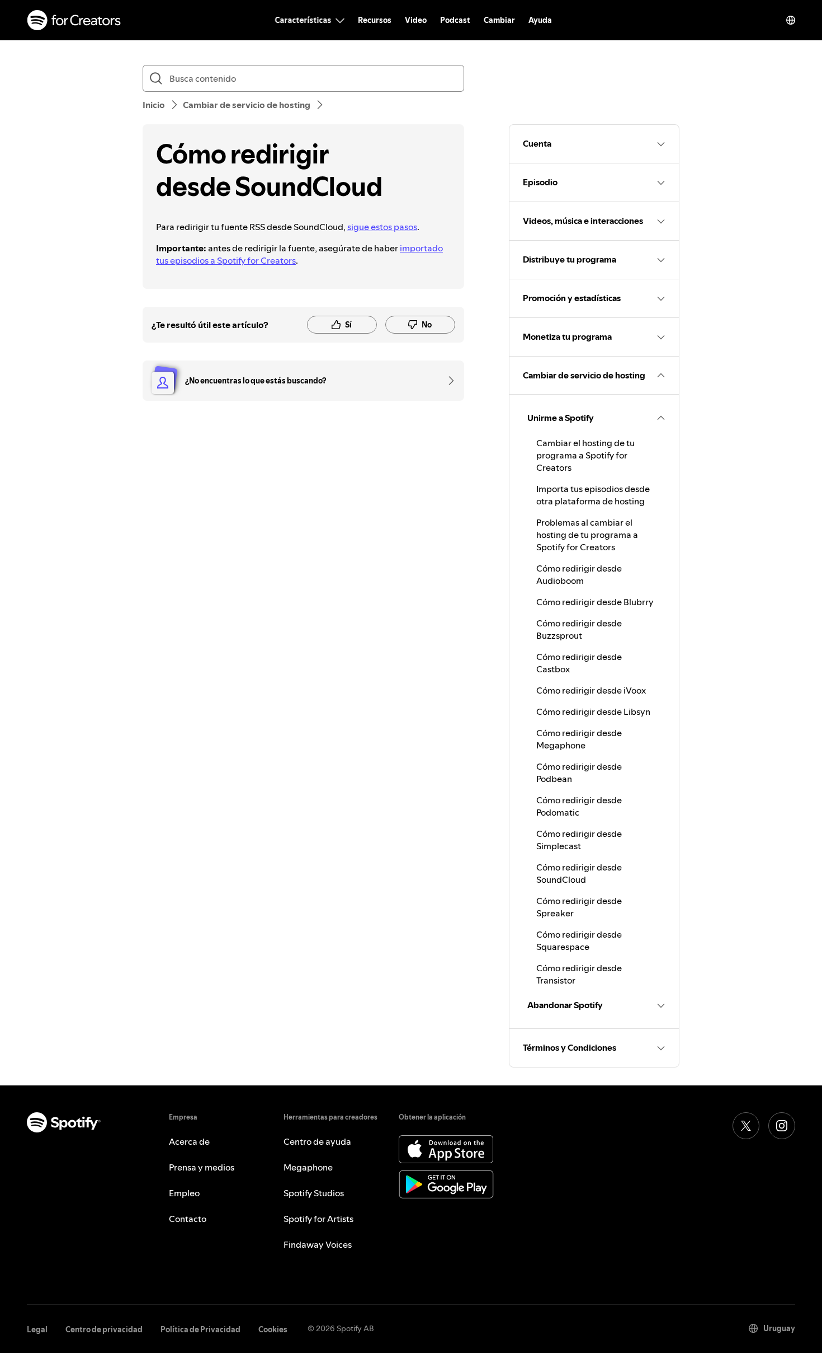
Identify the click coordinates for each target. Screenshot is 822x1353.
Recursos (374, 20)
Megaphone (308, 1167)
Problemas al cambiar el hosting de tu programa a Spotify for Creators (587, 534)
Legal (37, 1329)
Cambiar (499, 20)
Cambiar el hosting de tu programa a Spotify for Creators (585, 455)
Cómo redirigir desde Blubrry (595, 602)
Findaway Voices (318, 1244)
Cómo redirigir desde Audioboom (579, 574)
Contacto (187, 1218)
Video (416, 20)
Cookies (272, 1329)
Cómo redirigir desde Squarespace (579, 940)
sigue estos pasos (382, 227)
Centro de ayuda (317, 1141)
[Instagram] (781, 1125)
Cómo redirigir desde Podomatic (579, 806)
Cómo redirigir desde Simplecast (579, 839)
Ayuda (540, 20)
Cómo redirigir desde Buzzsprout (579, 629)
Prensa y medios (201, 1167)
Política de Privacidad (200, 1329)
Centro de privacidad (104, 1329)
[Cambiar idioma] (790, 20)
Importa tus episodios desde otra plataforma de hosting (593, 495)
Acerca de (189, 1141)
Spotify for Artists (318, 1218)
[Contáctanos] (447, 380)
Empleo (184, 1193)
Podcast (455, 20)
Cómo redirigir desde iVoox (591, 690)
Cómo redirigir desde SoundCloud (579, 873)
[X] (746, 1125)
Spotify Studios (314, 1193)
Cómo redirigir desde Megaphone (579, 739)
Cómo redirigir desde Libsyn (593, 711)
